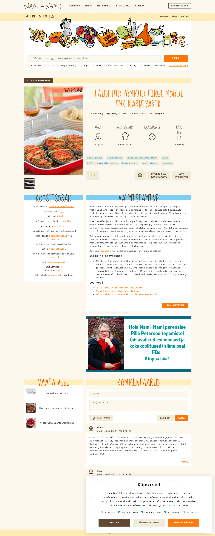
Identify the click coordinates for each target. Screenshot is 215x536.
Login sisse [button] (179, 5)
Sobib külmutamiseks (156, 65)
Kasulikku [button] (123, 5)
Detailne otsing (178, 65)
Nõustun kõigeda (183, 522)
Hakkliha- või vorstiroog (142, 157)
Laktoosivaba (129, 163)
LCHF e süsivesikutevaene (102, 163)
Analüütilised (130, 512)
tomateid (54, 257)
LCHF (98, 65)
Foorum (164, 16)
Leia (175, 58)
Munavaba (167, 163)
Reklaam (185, 16)
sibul (60, 216)
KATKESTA (165, 418)
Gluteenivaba (115, 65)
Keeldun (114, 522)
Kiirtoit (36, 65)
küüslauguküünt (56, 262)
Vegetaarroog (68, 65)
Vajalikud (109, 512)
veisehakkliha (57, 249)
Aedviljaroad (94, 157)
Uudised (74, 5)
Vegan (86, 65)
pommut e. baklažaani (61, 206)
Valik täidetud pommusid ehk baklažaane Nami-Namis (126, 294)
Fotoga (133, 65)
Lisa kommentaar (181, 175)
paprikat (67, 221)
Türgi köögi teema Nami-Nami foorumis (118, 291)
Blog (174, 16)
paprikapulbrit (58, 236)
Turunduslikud (152, 512)
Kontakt (140, 5)
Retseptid (104, 5)
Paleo (51, 65)
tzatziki (106, 251)
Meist (89, 5)
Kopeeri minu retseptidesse (158, 175)
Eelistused (173, 512)
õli (62, 211)
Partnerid (191, 512)
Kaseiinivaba (149, 163)
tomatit (60, 270)
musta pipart (59, 226)
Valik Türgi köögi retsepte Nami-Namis (119, 288)
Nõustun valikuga (149, 522)
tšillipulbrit (53, 239)
